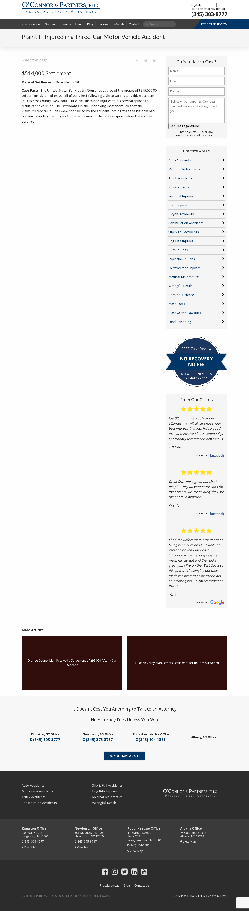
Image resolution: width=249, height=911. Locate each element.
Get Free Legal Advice (184, 126)
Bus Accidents (178, 187)
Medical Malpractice (183, 277)
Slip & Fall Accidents (183, 232)
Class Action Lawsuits (184, 313)
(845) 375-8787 (99, 739)
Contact (134, 24)
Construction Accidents (185, 223)
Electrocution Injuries (184, 268)
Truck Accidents (180, 178)
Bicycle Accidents (181, 214)
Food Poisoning (179, 322)
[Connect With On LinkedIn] (134, 871)
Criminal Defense (181, 295)
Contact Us (141, 885)
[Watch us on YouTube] (144, 871)
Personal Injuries (180, 196)
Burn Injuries (178, 250)
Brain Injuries (178, 205)
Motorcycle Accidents (184, 169)
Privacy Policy (197, 895)
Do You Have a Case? (124, 755)
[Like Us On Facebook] (105, 871)
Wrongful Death (180, 286)
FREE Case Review (214, 24)
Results (66, 24)
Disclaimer (180, 895)
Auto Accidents (179, 160)
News (79, 24)
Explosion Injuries (181, 259)
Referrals (118, 24)
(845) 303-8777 (209, 14)
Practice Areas (31, 24)
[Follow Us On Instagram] (115, 871)
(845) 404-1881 (152, 739)
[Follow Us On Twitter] (124, 871)
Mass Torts (176, 304)
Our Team (51, 24)
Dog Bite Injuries (180, 241)
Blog (90, 24)
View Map (30, 847)
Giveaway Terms (218, 895)
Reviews (103, 24)
